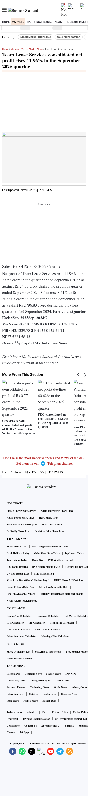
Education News (15, 694)
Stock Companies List (18, 651)
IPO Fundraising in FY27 (46, 566)
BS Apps (24, 732)
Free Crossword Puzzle (19, 658)
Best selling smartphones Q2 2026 (50, 546)
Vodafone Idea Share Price (50, 531)
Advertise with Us (50, 725)
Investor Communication (36, 718)
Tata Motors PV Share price (22, 524)
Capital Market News (32, 49)
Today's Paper (14, 712)
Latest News (13, 673)
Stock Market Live (17, 546)
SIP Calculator (37, 622)
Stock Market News (48, 22)
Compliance (13, 725)
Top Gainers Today (17, 560)
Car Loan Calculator (18, 629)
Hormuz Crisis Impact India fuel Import (61, 593)
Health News (49, 694)
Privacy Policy (60, 712)
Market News (53, 673)
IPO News (70, 673)
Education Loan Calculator (22, 636)
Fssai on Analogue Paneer (21, 593)
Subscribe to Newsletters (48, 651)
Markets (18, 22)
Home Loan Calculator (47, 629)
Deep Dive (37, 560)
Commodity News (16, 680)
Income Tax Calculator (19, 616)
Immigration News (41, 680)
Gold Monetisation (68, 37)
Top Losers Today (74, 553)
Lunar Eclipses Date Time (21, 587)
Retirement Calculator (62, 622)
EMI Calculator (15, 622)
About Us (32, 712)
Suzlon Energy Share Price (21, 510)
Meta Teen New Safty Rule (53, 587)
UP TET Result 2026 (18, 573)
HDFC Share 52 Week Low (69, 580)
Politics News (30, 700)
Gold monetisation (44, 573)
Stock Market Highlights (35, 37)
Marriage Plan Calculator (55, 636)
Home (6, 22)
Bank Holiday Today (18, 553)
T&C (44, 712)
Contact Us (30, 725)
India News (13, 700)
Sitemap (69, 725)
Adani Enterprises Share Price (57, 510)
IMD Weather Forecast (60, 560)
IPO (29, 22)
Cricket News (63, 680)
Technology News (39, 687)
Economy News (69, 694)
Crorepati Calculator (48, 616)
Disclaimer (12, 718)
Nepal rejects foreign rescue (22, 600)
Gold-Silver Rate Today (47, 553)
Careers (11, 732)
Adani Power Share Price (20, 517)
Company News (33, 673)
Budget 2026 (49, 700)
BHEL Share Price (52, 524)
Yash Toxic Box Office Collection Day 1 (28, 580)
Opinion (33, 694)
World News (60, 687)
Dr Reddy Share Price (19, 531)
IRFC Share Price (48, 517)
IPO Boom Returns (17, 566)
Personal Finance (16, 687)
